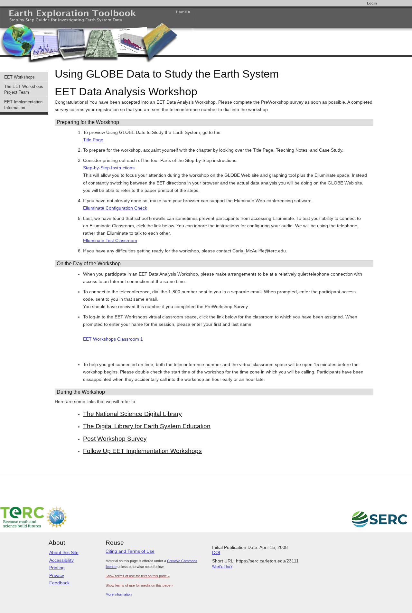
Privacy (56, 575)
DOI (216, 552)
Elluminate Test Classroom (110, 240)
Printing (57, 567)
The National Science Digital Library (132, 413)
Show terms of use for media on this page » (139, 585)
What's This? (222, 566)
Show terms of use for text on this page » (138, 576)
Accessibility (61, 560)
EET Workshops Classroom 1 (113, 339)
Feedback (59, 582)
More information (119, 594)
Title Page (93, 139)
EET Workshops (19, 77)
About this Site (64, 552)
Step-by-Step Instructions (109, 167)
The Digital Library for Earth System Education (147, 426)
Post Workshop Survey (115, 438)
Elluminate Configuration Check (115, 208)
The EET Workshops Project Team (23, 89)
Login (372, 3)
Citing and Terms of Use (130, 551)
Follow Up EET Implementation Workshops (142, 451)
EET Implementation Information (23, 105)
